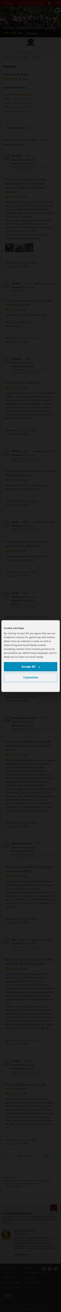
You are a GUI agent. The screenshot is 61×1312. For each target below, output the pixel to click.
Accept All (28, 667)
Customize (30, 677)
